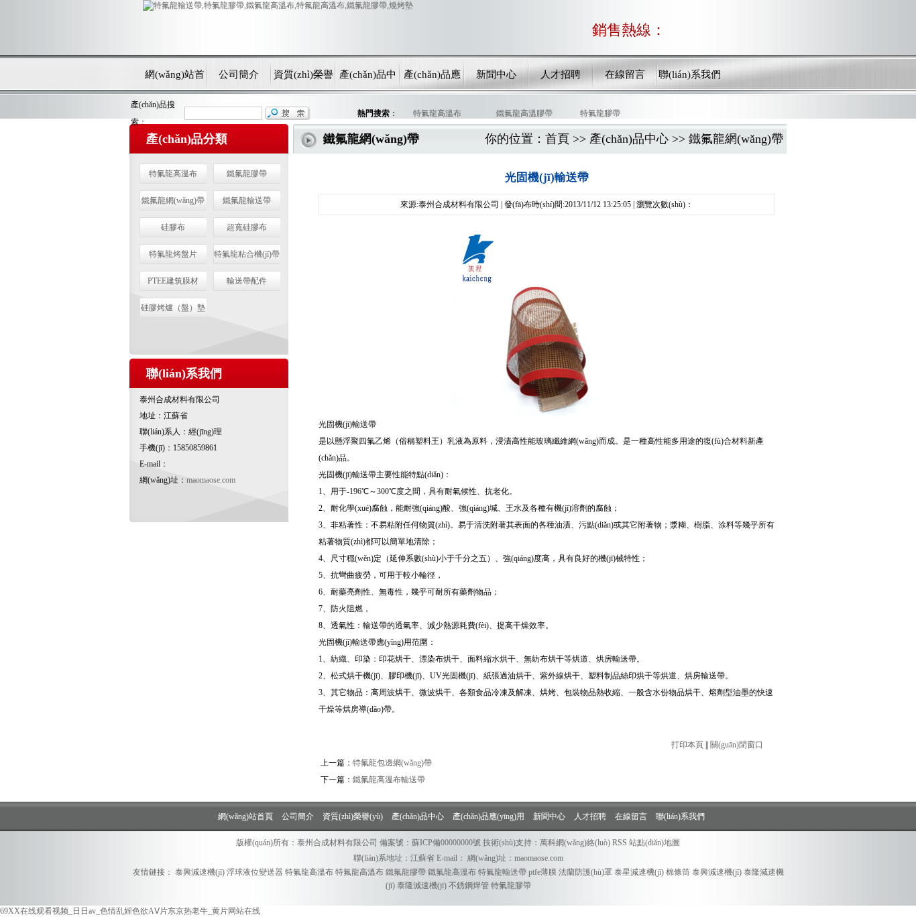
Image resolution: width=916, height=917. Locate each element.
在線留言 (625, 74)
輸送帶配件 (247, 281)
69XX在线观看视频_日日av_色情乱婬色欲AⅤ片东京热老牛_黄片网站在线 (130, 911)
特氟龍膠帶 (598, 113)
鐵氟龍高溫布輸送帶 (389, 779)
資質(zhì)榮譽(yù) (303, 78)
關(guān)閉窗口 (736, 744)
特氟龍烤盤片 (173, 254)
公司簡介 (239, 74)
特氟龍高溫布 (435, 113)
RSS (619, 842)
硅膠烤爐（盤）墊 (173, 307)
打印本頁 (687, 744)
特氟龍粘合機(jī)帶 (247, 254)
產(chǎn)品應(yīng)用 (432, 78)
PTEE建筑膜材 (173, 281)
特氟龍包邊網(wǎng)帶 (392, 763)
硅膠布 (173, 227)
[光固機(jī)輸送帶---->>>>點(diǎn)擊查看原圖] (546, 413)
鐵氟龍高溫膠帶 (522, 113)
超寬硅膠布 (247, 227)
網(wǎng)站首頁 (175, 78)
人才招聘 (560, 74)
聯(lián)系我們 (690, 74)
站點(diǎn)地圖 (654, 842)
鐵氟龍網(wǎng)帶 (173, 200)
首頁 (557, 138)
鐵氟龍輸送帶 (247, 200)
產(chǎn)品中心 (367, 78)
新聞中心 (496, 74)
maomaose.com (210, 480)
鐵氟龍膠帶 (247, 173)
